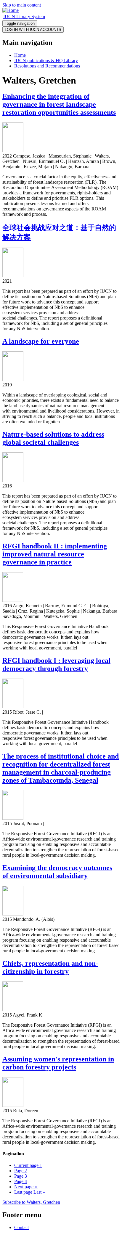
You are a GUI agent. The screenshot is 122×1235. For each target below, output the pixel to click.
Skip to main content (21, 4)
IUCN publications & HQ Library (46, 60)
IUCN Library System (24, 16)
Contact (21, 1227)
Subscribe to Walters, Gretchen (31, 1202)
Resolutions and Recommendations (47, 65)
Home (20, 55)
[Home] (10, 10)
